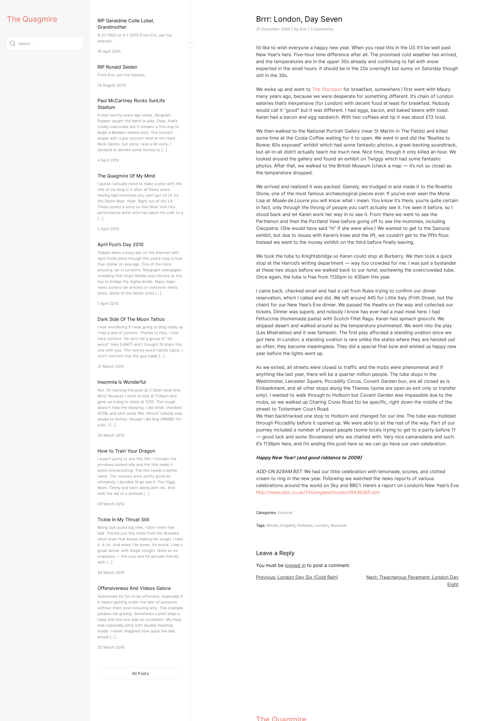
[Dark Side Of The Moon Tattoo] (140, 342)
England (287, 525)
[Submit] (12, 43)
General (285, 512)
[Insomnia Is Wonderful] (140, 408)
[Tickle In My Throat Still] (140, 546)
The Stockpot (327, 89)
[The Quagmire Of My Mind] (140, 202)
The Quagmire (32, 18)
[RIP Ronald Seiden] (140, 76)
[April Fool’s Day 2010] (140, 273)
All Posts (140, 673)
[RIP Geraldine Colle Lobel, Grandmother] (140, 36)
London (321, 525)
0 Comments (321, 29)
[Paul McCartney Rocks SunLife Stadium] (140, 130)
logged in (295, 565)
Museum (338, 525)
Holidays (304, 525)
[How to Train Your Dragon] (140, 477)
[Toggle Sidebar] (191, 43)
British (272, 525)
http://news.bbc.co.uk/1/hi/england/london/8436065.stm (318, 492)
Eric (303, 29)
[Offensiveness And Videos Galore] (140, 617)
